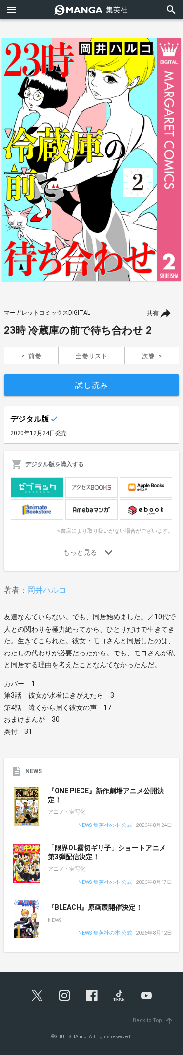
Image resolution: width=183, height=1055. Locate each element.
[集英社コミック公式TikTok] (119, 995)
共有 (153, 313)
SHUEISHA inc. (71, 1036)
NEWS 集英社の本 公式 (105, 825)
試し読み (91, 385)
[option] (91, 159)
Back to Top (153, 1020)
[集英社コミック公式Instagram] (64, 995)
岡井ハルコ (46, 590)
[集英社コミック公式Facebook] (91, 995)
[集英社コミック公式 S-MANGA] (92, 9)
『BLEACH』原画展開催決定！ (95, 907)
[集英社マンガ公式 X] (37, 995)
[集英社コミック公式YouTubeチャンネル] (146, 995)
